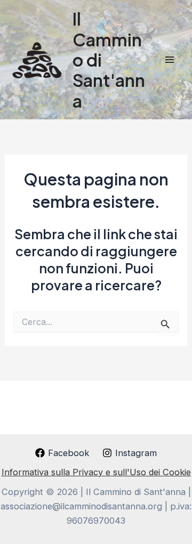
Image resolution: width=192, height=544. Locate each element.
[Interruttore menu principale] (169, 60)
